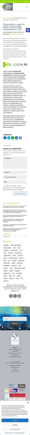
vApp (10, 276)
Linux (9, 260)
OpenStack (14, 265)
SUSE (13, 273)
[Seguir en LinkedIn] (11, 296)
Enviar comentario (20, 193)
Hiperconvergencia (13, 258)
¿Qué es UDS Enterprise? (15, 349)
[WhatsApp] (13, 138)
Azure (18, 248)
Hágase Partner (15, 371)
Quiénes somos (12, 1)
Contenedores (18, 253)
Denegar (15, 425)
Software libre (7, 273)
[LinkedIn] (5, 138)
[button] (28, 30)
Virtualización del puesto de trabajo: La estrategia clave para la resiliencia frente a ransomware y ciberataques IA (15, 211)
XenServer (6, 281)
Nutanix (13, 263)
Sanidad (11, 270)
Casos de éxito (14, 250)
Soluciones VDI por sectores (15, 353)
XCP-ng (17, 278)
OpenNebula (7, 265)
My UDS (20, 1)
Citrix (21, 250)
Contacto (4, 1)
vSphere (5, 278)
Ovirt (19, 265)
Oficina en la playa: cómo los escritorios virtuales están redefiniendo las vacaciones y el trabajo (14, 230)
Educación (20, 255)
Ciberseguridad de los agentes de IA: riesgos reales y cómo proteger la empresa (13, 220)
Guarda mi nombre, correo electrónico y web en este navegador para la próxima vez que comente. (14, 188)
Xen (22, 278)
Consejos (10, 253)
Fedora (5, 258)
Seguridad (17, 270)
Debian (14, 255)
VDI (23, 34)
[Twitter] (9, 138)
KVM (5, 260)
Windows (11, 278)
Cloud (18, 34)
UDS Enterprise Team (10, 32)
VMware (19, 276)
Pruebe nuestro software (15, 357)
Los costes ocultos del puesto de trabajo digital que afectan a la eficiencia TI (14, 215)
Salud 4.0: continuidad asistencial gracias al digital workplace (15, 225)
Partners (6, 268)
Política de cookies (9, 432)
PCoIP (11, 268)
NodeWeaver (21, 260)
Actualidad (10, 18)
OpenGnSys (20, 263)
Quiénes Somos (15, 367)
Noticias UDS (7, 263)
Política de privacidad (19, 432)
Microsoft (14, 260)
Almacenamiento (7, 248)
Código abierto (7, 255)
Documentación (15, 355)
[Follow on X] (15, 296)
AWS (14, 248)
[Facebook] (16, 138)
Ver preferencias (15, 429)
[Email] (20, 138)
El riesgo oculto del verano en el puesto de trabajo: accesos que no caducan (14, 206)
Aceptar (15, 420)
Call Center (6, 250)
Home (4, 18)
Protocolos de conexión (19, 268)
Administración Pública (16, 245)
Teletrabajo (19, 273)
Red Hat (5, 270)
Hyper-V (21, 258)
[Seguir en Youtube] (19, 296)
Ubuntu (5, 276)
